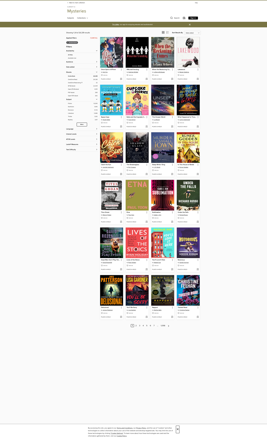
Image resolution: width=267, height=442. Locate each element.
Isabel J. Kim (157, 215)
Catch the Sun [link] (106, 165)
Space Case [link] (105, 117)
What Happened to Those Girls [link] (187, 117)
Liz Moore (157, 120)
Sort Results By (177, 33)
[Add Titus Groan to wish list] (121, 222)
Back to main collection (77, 3)
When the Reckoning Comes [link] (161, 70)
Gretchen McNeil (133, 72)
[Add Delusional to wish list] (121, 317)
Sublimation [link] (156, 212)
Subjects (70, 18)
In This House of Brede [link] (186, 165)
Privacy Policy (141, 428)
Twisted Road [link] (182, 307)
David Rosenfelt (107, 262)
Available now (72, 58)
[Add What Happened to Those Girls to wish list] (197, 126)
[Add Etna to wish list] (146, 222)
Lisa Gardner (132, 310)
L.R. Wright (157, 167)
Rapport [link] (155, 307)
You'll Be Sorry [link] (132, 307)
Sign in (193, 18)
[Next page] (169, 325)
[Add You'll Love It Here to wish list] (172, 269)
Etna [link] (128, 212)
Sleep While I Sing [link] (158, 165)
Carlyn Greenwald (184, 120)
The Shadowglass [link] (133, 165)
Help (196, 3)
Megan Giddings (184, 72)
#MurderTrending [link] (133, 70)
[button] (174, 18)
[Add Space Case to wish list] (121, 126)
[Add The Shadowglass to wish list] (146, 174)
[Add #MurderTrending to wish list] (146, 79)
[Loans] (184, 18)
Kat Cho (105, 72)
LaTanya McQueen (159, 72)
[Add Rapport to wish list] (172, 317)
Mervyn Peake (107, 215)
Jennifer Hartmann (108, 167)
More (81, 124)
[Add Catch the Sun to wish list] (121, 174)
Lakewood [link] (181, 70)
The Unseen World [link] (158, 117)
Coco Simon (131, 120)
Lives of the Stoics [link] (133, 260)
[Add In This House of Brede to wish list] (197, 174)
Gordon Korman (184, 262)
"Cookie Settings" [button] (117, 433)
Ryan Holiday (132, 262)
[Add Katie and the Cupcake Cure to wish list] (146, 126)
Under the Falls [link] (183, 212)
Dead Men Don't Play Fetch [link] (110, 260)
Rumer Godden (183, 167)
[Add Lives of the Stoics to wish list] (146, 269)
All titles (70, 55)
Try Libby (115, 24)
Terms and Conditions (125, 428)
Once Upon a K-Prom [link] (108, 70)
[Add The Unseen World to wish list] (172, 126)
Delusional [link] (105, 307)
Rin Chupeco (132, 167)
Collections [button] (82, 18)
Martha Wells (157, 310)
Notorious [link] (181, 260)
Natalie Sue (157, 262)
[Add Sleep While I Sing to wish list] (172, 174)
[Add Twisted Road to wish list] (197, 317)
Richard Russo (183, 215)
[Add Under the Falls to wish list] (197, 222)
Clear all (94, 38)
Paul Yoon (131, 215)
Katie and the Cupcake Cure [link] (136, 117)
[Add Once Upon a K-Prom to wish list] (121, 79)
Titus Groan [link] (105, 212)
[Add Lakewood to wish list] (197, 79)
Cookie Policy (122, 436)
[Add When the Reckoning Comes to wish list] (172, 79)
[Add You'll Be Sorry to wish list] (146, 317)
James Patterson (108, 310)
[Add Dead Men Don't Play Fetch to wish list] (121, 269)
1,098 (163, 326)
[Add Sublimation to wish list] (172, 222)
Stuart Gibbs (106, 120)
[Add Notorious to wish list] (197, 269)
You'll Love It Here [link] (158, 260)
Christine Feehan (184, 310)
